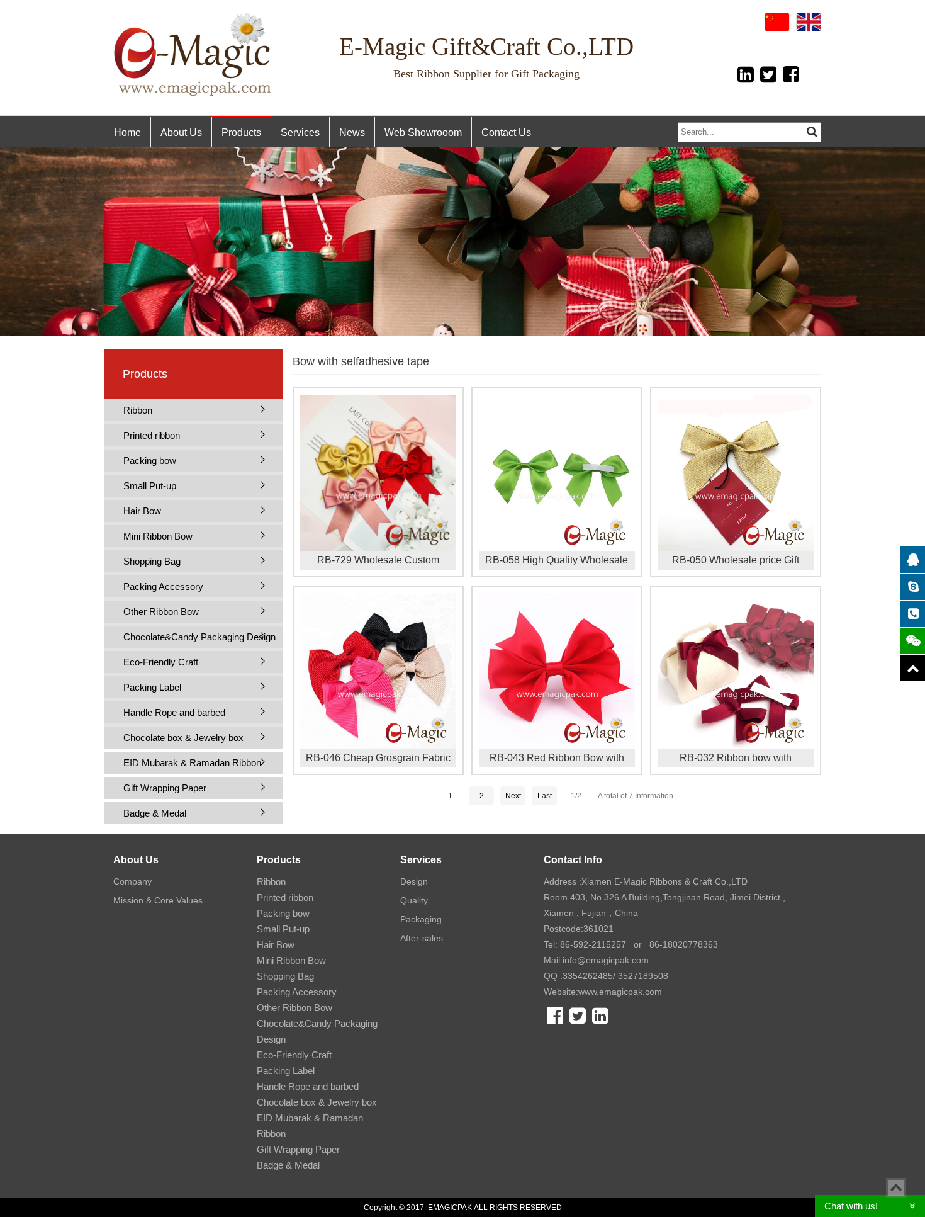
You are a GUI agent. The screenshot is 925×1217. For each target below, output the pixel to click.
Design (414, 881)
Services (300, 132)
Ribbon (137, 410)
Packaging (421, 919)
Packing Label (152, 687)
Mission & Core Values (158, 900)
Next (513, 795)
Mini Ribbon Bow (158, 536)
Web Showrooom (423, 132)
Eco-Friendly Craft (160, 662)
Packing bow (149, 460)
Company (132, 881)
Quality (414, 900)
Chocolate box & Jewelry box (183, 737)
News (352, 132)
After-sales (421, 938)
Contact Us (506, 132)
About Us (181, 132)
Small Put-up (149, 485)
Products (241, 132)
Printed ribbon (151, 435)
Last (544, 795)
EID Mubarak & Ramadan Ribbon (192, 762)
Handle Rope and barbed (174, 712)
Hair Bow (142, 511)
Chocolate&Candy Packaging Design (199, 636)
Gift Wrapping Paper (164, 788)
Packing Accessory (163, 586)
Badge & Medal (154, 813)
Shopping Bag (152, 561)
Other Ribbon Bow (161, 611)
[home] (193, 54)
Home (127, 132)
